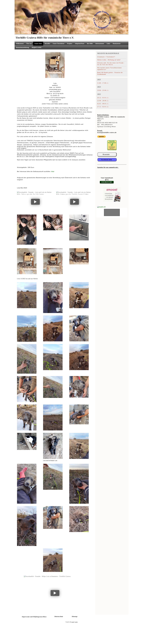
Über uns (29, 43)
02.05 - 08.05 (102, 103)
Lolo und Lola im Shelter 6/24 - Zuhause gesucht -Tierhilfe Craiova (36, 195)
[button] (35, 201)
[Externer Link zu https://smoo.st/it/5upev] (112, 201)
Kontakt (106, 154)
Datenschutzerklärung (22, 47)
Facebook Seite (106, 159)
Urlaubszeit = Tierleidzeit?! (106, 57)
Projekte (69, 43)
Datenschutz (59, 616)
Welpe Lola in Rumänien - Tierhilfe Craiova (44, 578)
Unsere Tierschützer (58, 43)
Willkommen (20, 43)
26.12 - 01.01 (102, 97)
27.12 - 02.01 (102, 106)
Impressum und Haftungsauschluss (34, 616)
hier (52, 171)
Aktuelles (47, 43)
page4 (73, 622)
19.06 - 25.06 (102, 90)
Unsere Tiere (38, 43)
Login (76, 622)
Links (108, 43)
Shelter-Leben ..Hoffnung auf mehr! (109, 60)
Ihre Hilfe (90, 43)
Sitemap (74, 616)
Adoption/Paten (79, 43)
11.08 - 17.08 (102, 83)
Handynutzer (117, 43)
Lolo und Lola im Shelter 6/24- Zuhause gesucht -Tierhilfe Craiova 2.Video (75, 195)
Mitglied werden (36, 47)
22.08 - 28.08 (102, 100)
